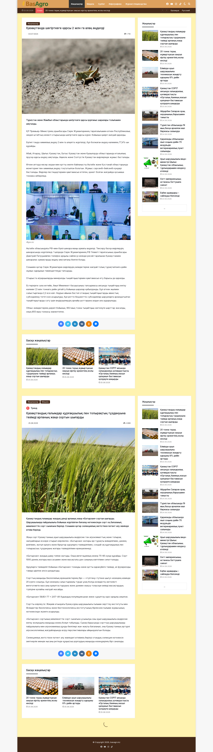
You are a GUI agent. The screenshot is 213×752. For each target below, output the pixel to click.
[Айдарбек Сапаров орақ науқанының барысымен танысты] (150, 115)
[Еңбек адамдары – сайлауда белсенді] (150, 196)
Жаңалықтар (77, 4)
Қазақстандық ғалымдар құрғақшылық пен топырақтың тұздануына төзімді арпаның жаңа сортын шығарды (172, 37)
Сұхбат (101, 4)
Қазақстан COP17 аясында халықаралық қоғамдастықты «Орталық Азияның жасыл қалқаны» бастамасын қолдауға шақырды (104, 10)
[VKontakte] (82, 324)
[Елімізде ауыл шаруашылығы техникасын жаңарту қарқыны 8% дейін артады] (150, 72)
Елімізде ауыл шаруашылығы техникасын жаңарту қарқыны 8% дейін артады (170, 74)
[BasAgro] (35, 4)
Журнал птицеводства (135, 4)
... (164, 208)
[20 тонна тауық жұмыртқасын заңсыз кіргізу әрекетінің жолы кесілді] (78, 356)
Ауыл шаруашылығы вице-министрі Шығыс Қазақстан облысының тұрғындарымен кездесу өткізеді (173, 165)
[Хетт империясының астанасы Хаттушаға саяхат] (150, 182)
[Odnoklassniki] (89, 324)
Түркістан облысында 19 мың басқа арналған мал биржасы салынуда (172, 128)
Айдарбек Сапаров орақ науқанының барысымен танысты (172, 114)
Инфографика (115, 4)
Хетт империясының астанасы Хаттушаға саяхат (170, 182)
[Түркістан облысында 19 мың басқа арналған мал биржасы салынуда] (150, 129)
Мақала (90, 4)
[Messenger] (96, 324)
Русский (186, 10)
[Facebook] (61, 324)
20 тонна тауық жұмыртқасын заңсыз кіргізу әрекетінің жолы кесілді (77, 371)
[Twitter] (68, 324)
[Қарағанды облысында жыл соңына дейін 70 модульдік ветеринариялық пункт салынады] (150, 143)
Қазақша (175, 10)
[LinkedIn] (75, 324)
